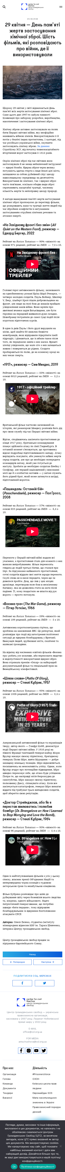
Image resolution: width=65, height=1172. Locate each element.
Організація (9, 1074)
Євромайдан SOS (42, 1093)
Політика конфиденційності (37, 1166)
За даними (43, 146)
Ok (14, 1166)
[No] (60, 1146)
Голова (6, 1079)
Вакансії (7, 1097)
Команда (8, 1083)
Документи (9, 1088)
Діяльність (39, 1068)
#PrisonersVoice (41, 1074)
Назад (32, 954)
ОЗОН (35, 1079)
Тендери (8, 1093)
